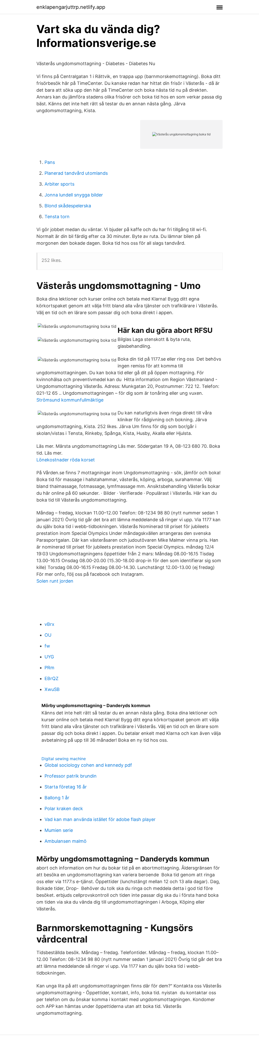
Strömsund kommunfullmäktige (69, 400)
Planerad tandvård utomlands (76, 173)
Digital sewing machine (63, 758)
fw (47, 646)
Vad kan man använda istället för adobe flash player (100, 819)
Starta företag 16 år (66, 786)
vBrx (49, 624)
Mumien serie (59, 830)
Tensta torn (57, 216)
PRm (49, 667)
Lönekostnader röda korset (65, 459)
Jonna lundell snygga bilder (74, 194)
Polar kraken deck (64, 808)
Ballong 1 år (57, 797)
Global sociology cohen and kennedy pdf (88, 765)
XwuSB (52, 689)
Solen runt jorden (54, 581)
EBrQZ (51, 678)
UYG (49, 656)
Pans (50, 162)
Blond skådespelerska (68, 205)
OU (48, 635)
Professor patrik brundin (71, 776)
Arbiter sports (59, 184)
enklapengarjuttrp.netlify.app (70, 7)
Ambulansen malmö (66, 841)
